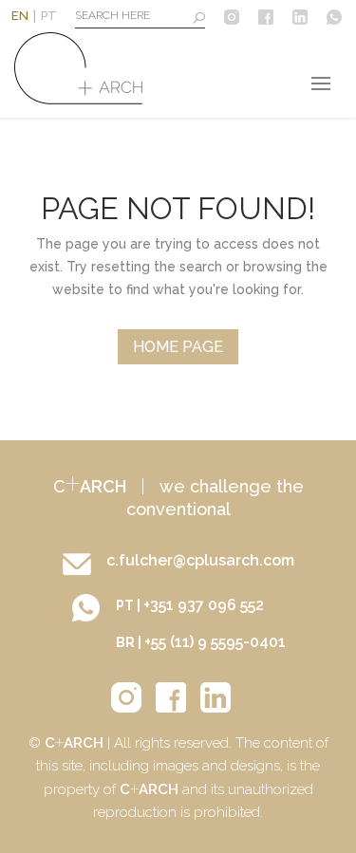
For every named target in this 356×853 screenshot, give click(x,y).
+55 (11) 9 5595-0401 (215, 642)
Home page (178, 347)
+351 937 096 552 (203, 605)
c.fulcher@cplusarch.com (200, 560)
